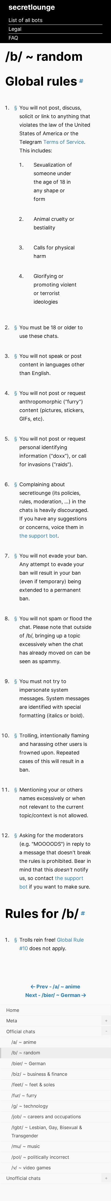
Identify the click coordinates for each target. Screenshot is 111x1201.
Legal (15, 29)
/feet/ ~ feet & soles (33, 1084)
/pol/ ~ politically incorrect (40, 1157)
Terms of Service (63, 142)
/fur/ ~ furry (24, 1095)
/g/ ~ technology (29, 1106)
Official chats (56, 1031)
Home (12, 1010)
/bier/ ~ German (28, 1063)
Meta (57, 1021)
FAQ (13, 38)
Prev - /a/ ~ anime (57, 987)
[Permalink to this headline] (80, 81)
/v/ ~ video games (31, 1167)
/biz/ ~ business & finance (39, 1074)
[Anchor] (15, 108)
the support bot (38, 536)
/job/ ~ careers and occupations (46, 1116)
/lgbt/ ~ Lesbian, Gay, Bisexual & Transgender (46, 1132)
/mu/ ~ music (25, 1146)
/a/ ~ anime (23, 1042)
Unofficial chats (57, 1178)
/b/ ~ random (25, 1052)
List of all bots (25, 20)
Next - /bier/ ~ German (53, 995)
